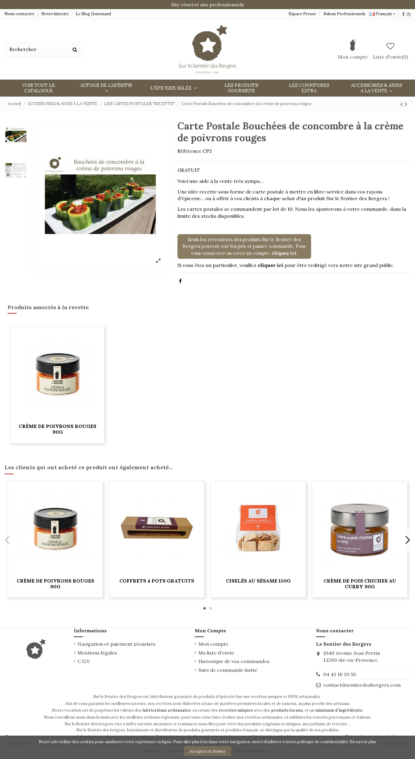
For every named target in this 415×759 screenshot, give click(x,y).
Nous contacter (20, 13)
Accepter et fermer (207, 751)
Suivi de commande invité (227, 670)
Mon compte (213, 644)
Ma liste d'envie (216, 653)
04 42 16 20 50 (339, 674)
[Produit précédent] (402, 104)
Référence (189, 151)
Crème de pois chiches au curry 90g (360, 584)
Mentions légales (97, 653)
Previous (7, 540)
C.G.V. (83, 661)
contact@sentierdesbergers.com (362, 685)
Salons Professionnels (344, 13)
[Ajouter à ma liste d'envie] (58, 417)
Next (407, 540)
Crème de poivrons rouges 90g (57, 429)
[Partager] (180, 281)
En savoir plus (363, 741)
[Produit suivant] (406, 104)
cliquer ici (270, 265)
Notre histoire (55, 13)
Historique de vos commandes (233, 661)
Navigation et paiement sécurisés (116, 644)
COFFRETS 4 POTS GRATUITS (156, 581)
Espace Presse (302, 13)
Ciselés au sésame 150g (258, 581)
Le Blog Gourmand (93, 13)
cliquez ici (284, 253)
